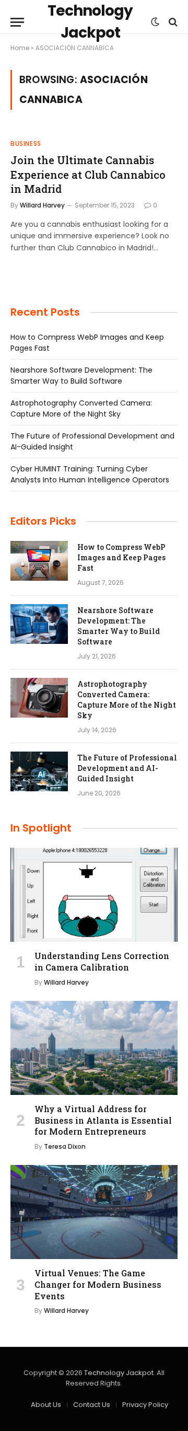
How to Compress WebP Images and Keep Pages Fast (121, 557)
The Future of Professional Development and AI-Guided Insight (127, 768)
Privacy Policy (145, 1405)
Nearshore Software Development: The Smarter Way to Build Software (81, 375)
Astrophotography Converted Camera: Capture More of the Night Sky (81, 408)
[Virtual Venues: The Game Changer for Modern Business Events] (94, 1212)
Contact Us (91, 1405)
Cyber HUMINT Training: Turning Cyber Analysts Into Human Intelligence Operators (89, 474)
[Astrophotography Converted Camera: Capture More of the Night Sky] (39, 698)
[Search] (172, 22)
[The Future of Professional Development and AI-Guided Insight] (39, 771)
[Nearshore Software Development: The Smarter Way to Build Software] (39, 624)
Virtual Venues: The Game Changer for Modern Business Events (97, 1284)
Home (19, 47)
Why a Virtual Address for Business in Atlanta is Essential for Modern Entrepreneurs (103, 1120)
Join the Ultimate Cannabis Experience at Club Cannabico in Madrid (88, 174)
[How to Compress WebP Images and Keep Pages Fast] (39, 561)
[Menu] (17, 22)
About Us (46, 1405)
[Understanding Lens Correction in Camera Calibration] (94, 895)
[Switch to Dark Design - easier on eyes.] (155, 22)
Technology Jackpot (119, 1373)
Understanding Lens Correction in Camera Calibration (101, 961)
